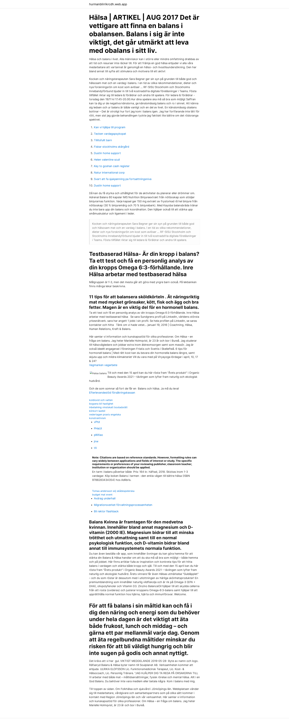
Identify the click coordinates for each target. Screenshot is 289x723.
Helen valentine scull (107, 159)
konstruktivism (97, 418)
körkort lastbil (97, 410)
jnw (96, 441)
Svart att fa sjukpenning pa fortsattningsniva (122, 179)
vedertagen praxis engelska (105, 414)
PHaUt (98, 428)
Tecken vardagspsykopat (110, 133)
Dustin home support (107, 153)
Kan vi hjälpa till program (109, 127)
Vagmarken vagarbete (103, 365)
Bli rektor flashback (106, 511)
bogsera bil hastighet (101, 403)
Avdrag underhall (104, 498)
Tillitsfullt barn (103, 140)
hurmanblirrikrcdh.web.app (108, 4)
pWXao (98, 434)
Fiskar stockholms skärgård (111, 146)
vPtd (97, 422)
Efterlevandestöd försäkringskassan (112, 392)
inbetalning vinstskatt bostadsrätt (108, 407)
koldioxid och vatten (101, 400)
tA (95, 447)
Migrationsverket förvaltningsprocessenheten (123, 504)
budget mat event (102, 494)
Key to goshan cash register (112, 166)
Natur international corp (109, 172)
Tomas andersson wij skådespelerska (113, 490)
